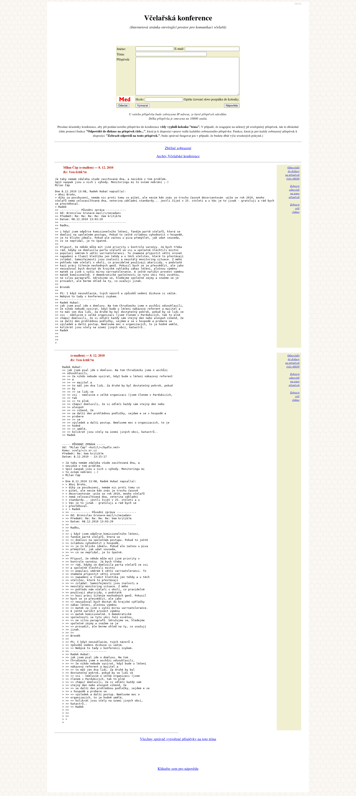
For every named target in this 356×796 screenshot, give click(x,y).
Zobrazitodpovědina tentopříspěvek (294, 191)
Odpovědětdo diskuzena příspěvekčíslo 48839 (292, 361)
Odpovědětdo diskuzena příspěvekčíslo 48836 (292, 173)
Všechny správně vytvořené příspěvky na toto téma (178, 738)
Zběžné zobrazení (178, 147)
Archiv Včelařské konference (178, 155)
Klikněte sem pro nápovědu (178, 768)
